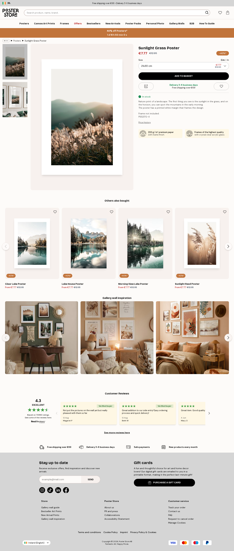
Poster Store (124, 541)
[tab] (220, 13)
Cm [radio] (223, 60)
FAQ (170, 515)
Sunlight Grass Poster (35, 40)
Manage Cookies (177, 522)
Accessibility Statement (117, 518)
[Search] (207, 13)
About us (109, 507)
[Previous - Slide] (6, 246)
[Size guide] (146, 86)
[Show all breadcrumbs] (6, 40)
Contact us (174, 511)
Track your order (176, 507)
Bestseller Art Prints (51, 511)
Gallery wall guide (50, 507)
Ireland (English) (36, 542)
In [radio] (228, 60)
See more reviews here (117, 432)
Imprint (124, 532)
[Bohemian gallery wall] (192, 337)
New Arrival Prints (50, 515)
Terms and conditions (89, 532)
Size (140, 60)
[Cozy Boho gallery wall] (117, 337)
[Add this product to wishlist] (221, 86)
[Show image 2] (15, 99)
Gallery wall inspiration (53, 518)
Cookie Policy (110, 532)
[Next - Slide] (228, 246)
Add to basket (184, 76)
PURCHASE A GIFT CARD (167, 482)
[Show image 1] (15, 61)
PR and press (111, 511)
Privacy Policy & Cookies (143, 532)
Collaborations (112, 515)
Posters (17, 40)
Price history (144, 122)
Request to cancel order (181, 518)
